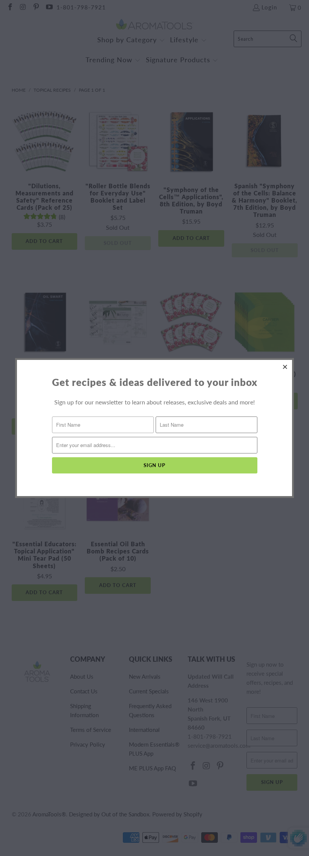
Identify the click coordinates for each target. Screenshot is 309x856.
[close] (285, 366)
